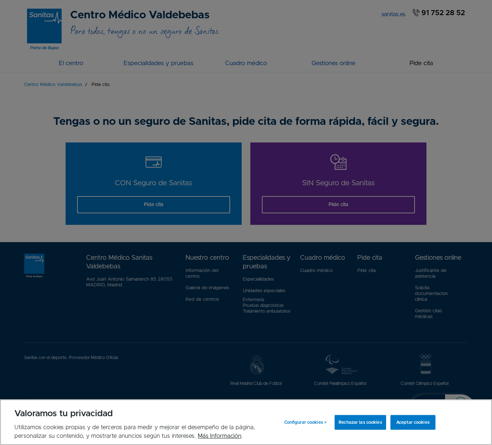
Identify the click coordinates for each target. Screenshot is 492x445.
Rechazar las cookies (360, 422)
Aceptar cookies (413, 422)
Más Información (219, 436)
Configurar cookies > (305, 422)
